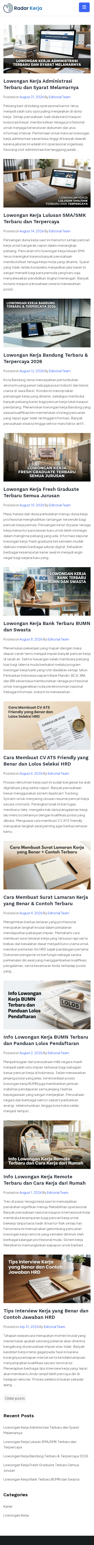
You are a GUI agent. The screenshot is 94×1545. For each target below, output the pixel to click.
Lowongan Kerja (16, 1515)
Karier (8, 1506)
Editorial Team (59, 97)
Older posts (15, 1398)
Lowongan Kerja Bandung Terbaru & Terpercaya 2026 (45, 1456)
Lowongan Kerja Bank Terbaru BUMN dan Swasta (41, 1479)
